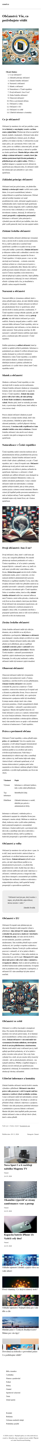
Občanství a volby (16, 104)
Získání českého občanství (19, 81)
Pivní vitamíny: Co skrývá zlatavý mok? (20, 1289)
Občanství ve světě (16, 110)
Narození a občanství (17, 83)
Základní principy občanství (20, 78)
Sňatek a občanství (16, 86)
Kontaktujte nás (25, 1126)
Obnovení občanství (17, 98)
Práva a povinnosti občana (19, 101)
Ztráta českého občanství (18, 95)
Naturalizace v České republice (21, 89)
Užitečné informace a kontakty (21, 112)
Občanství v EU (15, 107)
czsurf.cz (5, 4)
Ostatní (36, 1134)
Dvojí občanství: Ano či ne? (20, 92)
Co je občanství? (16, 75)
